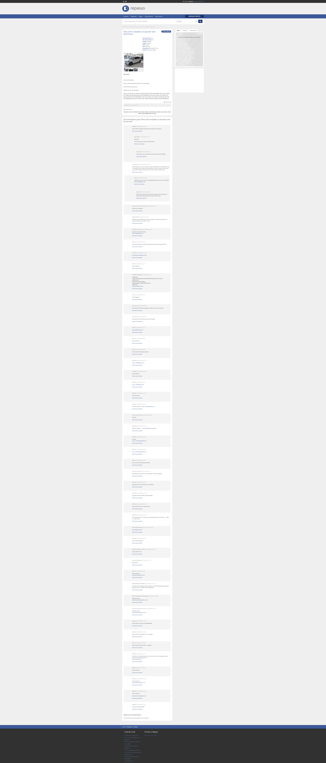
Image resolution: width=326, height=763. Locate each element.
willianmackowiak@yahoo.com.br (140, 600)
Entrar (201, 1)
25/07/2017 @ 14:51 (142, 621)
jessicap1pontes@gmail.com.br (139, 255)
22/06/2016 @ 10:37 (141, 404)
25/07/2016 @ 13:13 (148, 415)
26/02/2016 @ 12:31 (141, 294)
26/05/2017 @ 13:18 (151, 583)
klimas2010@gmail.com (139, 181)
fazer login (132, 718)
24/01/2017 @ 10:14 (142, 515)
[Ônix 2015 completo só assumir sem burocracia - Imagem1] (126, 69)
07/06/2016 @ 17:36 (142, 393)
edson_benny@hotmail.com (148, 406)
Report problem (129, 109)
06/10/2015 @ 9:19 (152, 206)
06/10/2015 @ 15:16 (144, 217)
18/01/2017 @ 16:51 (143, 493)
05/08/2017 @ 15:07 (142, 631)
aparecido (134, 493)
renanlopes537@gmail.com (138, 682)
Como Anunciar (149, 16)
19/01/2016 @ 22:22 (141, 263)
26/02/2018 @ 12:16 (142, 691)
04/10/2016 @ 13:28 (141, 460)
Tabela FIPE (129, 761)
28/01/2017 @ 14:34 (149, 527)
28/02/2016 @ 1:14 (143, 316)
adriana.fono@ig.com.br (137, 286)
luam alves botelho (136, 471)
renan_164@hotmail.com (138, 384)
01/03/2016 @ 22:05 (141, 349)
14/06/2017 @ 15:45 (154, 596)
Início (124, 26)
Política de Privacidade (150, 735)
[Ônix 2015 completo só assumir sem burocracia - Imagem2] (131, 69)
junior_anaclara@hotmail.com (139, 451)
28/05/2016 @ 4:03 (141, 382)
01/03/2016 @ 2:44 (141, 327)
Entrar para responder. (137, 131)
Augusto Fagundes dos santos (139, 608)
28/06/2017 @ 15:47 (152, 608)
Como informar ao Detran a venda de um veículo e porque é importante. (132, 752)
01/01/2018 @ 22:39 (141, 678)
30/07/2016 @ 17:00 (142, 426)
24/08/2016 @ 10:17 (142, 436)
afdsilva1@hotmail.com (137, 330)
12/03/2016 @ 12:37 (146, 136)
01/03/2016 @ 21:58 (141, 338)
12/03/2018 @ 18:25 (141, 704)
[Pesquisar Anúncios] (200, 21)
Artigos (141, 16)
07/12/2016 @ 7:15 (146, 471)
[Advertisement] (147, 76)
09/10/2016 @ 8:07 (147, 151)
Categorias (134, 16)
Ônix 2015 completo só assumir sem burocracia (140, 32)
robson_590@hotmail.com (138, 362)
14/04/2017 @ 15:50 (151, 549)
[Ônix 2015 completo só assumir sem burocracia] (133, 60)
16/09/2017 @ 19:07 (141, 653)
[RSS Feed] (123, 1)
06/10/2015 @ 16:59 (143, 177)
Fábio (133, 263)
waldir (133, 241)
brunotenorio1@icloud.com (138, 575)
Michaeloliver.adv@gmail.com (139, 696)
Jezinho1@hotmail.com (147, 428)
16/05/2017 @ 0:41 (141, 571)
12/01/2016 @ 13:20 (141, 241)
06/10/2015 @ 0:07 (147, 164)
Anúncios (126, 16)
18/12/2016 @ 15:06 (142, 482)
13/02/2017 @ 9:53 (142, 538)
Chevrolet (132, 26)
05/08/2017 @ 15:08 (142, 642)
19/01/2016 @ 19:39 (142, 252)
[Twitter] (125, 1)
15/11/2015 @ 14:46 (148, 229)
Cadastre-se (196, 1)
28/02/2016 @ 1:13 (143, 305)
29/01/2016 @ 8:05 (147, 274)
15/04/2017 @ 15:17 (147, 560)
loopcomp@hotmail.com (137, 233)
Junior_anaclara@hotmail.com (139, 440)
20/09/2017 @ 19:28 (141, 667)
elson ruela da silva (136, 164)
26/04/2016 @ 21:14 (142, 360)
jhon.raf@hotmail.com (137, 529)
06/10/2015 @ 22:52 (146, 191)
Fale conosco (158, 16)
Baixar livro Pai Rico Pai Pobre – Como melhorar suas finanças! (132, 737)
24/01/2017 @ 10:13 (142, 504)
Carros (127, 26)
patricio (134, 642)
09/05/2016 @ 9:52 (143, 371)
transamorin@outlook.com (141, 657)
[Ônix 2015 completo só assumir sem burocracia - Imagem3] (135, 69)
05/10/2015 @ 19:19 (142, 126)
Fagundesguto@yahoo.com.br (139, 612)
